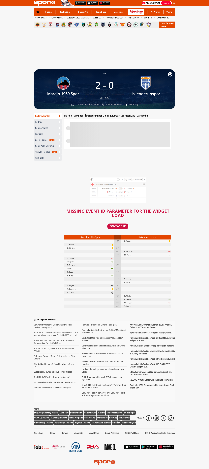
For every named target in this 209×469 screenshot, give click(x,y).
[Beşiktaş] (109, 24)
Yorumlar (39, 157)
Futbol (48, 11)
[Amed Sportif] (96, 24)
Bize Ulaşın (38, 433)
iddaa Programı (76, 418)
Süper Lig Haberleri (59, 418)
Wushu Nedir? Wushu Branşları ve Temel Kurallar (55, 382)
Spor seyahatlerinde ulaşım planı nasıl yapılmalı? (151, 332)
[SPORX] (104, 462)
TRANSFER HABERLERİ (114, 18)
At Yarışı (155, 11)
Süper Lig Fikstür (41, 418)
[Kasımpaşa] (76, 24)
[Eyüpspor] (148, 24)
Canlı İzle (116, 423)
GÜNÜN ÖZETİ (41, 18)
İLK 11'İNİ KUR (56, 18)
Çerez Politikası (112, 433)
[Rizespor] (116, 24)
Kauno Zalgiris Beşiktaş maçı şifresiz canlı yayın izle (152, 359)
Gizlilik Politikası (132, 433)
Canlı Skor (101, 11)
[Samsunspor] (50, 24)
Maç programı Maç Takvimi (46, 413)
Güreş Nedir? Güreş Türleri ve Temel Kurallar (53, 372)
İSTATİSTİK (148, 18)
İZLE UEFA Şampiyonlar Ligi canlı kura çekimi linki (151, 380)
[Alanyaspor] (63, 24)
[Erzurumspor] (142, 24)
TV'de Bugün (129, 413)
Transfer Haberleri (114, 413)
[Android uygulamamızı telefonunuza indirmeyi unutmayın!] (79, 4)
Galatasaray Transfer (43, 423)
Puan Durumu (167, 23)
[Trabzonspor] (57, 24)
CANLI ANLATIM (163, 18)
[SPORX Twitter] (163, 418)
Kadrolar (39, 122)
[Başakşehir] (103, 24)
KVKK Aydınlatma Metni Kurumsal (160, 433)
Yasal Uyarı (94, 433)
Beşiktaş (113, 418)
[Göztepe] (122, 24)
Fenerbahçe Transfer (64, 423)
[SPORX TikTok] (171, 418)
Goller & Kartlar (42, 116)
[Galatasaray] (44, 24)
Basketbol (64, 11)
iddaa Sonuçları (129, 423)
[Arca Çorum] (129, 24)
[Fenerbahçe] (89, 24)
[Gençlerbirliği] (37, 24)
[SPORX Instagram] (156, 418)
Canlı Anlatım (41, 128)
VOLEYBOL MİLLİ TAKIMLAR (77, 18)
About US (78, 433)
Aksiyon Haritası (45, 151)
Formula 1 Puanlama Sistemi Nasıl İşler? (99, 325)
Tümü (169, 11)
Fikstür (164, 26)
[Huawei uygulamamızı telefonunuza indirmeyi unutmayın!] (103, 4)
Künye (52, 433)
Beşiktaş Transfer (82, 423)
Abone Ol (166, 3)
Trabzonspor (124, 418)
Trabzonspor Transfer (101, 423)
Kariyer (65, 433)
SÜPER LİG (97, 18)
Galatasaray (89, 418)
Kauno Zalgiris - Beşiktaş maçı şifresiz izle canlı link (152, 346)
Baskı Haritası (44, 140)
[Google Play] (149, 448)
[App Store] (132, 448)
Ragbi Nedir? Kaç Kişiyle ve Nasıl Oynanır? (52, 377)
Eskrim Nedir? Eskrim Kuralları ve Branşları (52, 388)
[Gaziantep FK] (70, 24)
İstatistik (39, 134)
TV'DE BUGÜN (133, 18)
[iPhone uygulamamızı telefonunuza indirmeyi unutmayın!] (91, 4)
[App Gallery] (166, 448)
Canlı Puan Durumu (44, 145)
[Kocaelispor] (83, 24)
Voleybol (118, 11)
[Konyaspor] (135, 24)
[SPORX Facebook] (149, 418)
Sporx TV (83, 11)
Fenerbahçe (102, 418)
